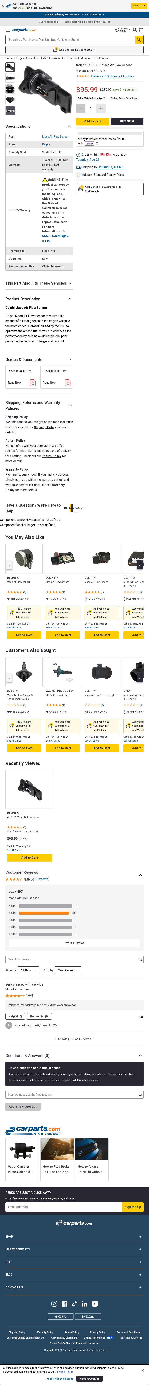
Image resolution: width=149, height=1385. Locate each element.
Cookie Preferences (94, 1337)
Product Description (22, 299)
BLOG (9, 1274)
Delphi (46, 144)
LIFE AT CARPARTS (17, 1249)
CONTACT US (14, 1287)
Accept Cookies (89, 1378)
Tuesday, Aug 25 (87, 160)
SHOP (9, 1236)
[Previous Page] (55, 1039)
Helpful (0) (15, 1016)
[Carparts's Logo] (24, 30)
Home (9, 58)
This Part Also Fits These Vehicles (35, 283)
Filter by (10, 970)
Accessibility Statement (64, 1337)
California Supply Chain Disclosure (25, 1337)
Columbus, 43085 (110, 167)
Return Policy (51, 456)
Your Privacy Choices (131, 1337)
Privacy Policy (97, 1332)
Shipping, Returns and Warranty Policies (32, 405)
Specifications (18, 126)
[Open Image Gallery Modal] (45, 89)
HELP (8, 1262)
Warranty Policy (45, 1332)
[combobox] (68, 970)
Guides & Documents (23, 359)
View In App (139, 5)
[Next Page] (94, 1039)
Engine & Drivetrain (28, 58)
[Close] (143, 1370)
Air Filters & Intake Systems (60, 58)
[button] (74, 6)
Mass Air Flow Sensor (55, 136)
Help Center (74, 508)
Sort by (48, 970)
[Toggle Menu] (8, 30)
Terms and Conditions (128, 1332)
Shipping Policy (45, 427)
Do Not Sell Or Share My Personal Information (74, 1343)
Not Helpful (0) (39, 1016)
